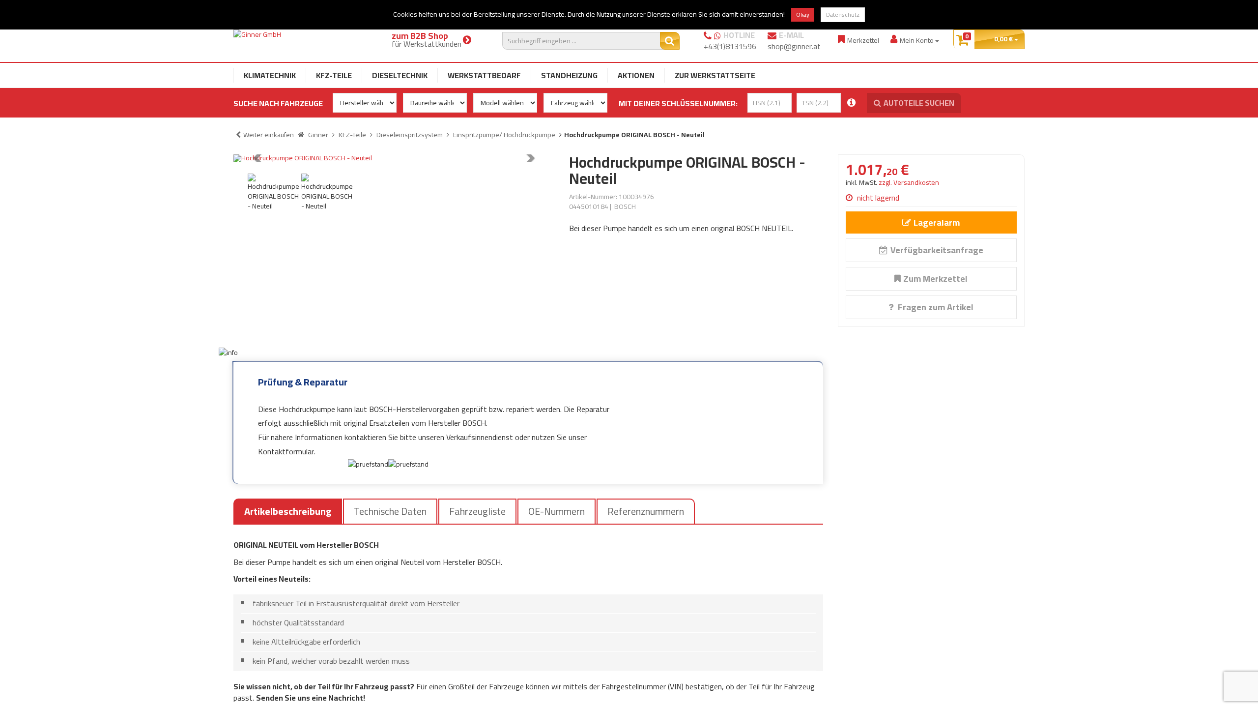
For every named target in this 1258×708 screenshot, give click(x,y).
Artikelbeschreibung (287, 511)
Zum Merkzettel (935, 278)
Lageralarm (937, 222)
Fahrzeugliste (477, 511)
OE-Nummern (556, 511)
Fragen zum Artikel (934, 307)
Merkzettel (863, 40)
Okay (802, 14)
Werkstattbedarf (484, 75)
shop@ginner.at (794, 46)
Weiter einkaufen (268, 134)
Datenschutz (842, 14)
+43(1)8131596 (730, 46)
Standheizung (569, 75)
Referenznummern (645, 511)
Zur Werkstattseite (715, 75)
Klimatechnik (270, 75)
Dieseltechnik (400, 75)
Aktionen (636, 75)
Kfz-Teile (334, 75)
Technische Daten (390, 511)
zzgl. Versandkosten (909, 182)
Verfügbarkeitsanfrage (936, 250)
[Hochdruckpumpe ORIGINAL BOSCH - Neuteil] (393, 158)
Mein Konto (917, 40)
